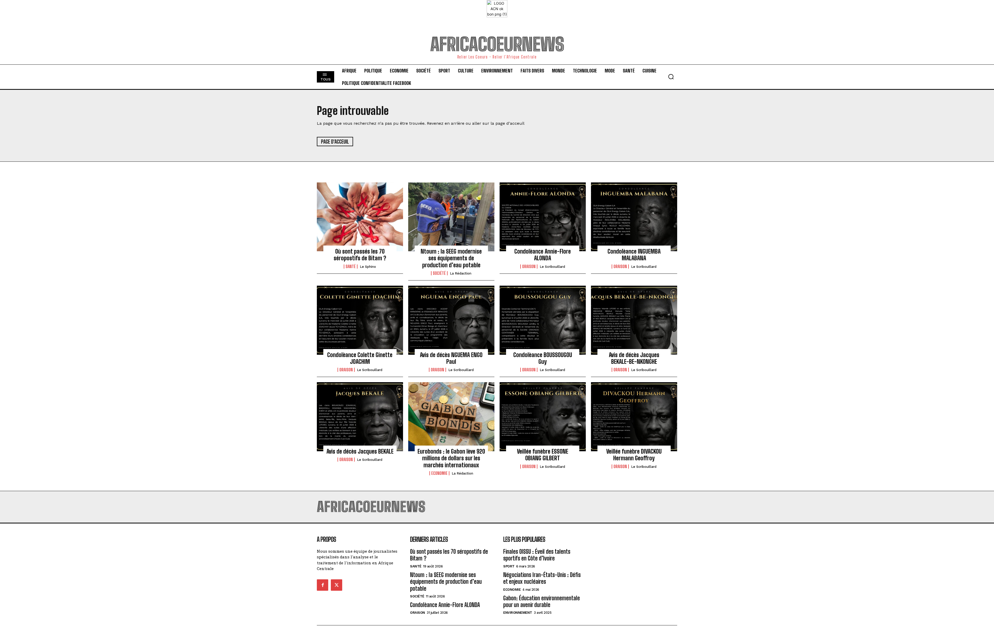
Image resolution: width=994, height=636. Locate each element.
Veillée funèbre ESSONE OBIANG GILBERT (542, 455)
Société (439, 273)
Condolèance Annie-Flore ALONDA (542, 255)
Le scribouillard (552, 267)
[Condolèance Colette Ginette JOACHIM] (360, 320)
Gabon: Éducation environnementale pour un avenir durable (541, 601)
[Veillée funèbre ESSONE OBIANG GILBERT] (543, 416)
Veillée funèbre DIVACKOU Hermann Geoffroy (634, 455)
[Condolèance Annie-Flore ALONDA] (543, 216)
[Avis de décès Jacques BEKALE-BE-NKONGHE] (634, 320)
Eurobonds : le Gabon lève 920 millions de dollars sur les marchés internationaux (451, 458)
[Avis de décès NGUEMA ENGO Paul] (451, 320)
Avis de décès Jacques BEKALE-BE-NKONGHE (634, 358)
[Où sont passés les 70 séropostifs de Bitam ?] (360, 216)
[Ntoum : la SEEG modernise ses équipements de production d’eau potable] (451, 216)
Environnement (517, 613)
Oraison (529, 266)
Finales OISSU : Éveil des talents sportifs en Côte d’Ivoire (536, 555)
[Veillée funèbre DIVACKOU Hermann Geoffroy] (634, 416)
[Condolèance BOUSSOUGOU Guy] (543, 320)
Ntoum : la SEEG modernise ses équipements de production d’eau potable (451, 258)
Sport (509, 566)
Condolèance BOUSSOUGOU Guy (542, 358)
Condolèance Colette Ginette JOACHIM (359, 358)
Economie (439, 473)
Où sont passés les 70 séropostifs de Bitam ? (360, 255)
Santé (351, 266)
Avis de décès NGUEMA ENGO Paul (451, 358)
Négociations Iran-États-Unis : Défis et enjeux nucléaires (542, 578)
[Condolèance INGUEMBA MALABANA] (634, 216)
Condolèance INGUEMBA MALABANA (634, 255)
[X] (336, 585)
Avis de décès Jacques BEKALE (359, 451)
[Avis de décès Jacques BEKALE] (360, 416)
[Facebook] (322, 585)
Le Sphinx (368, 267)
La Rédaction (460, 273)
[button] (671, 76)
